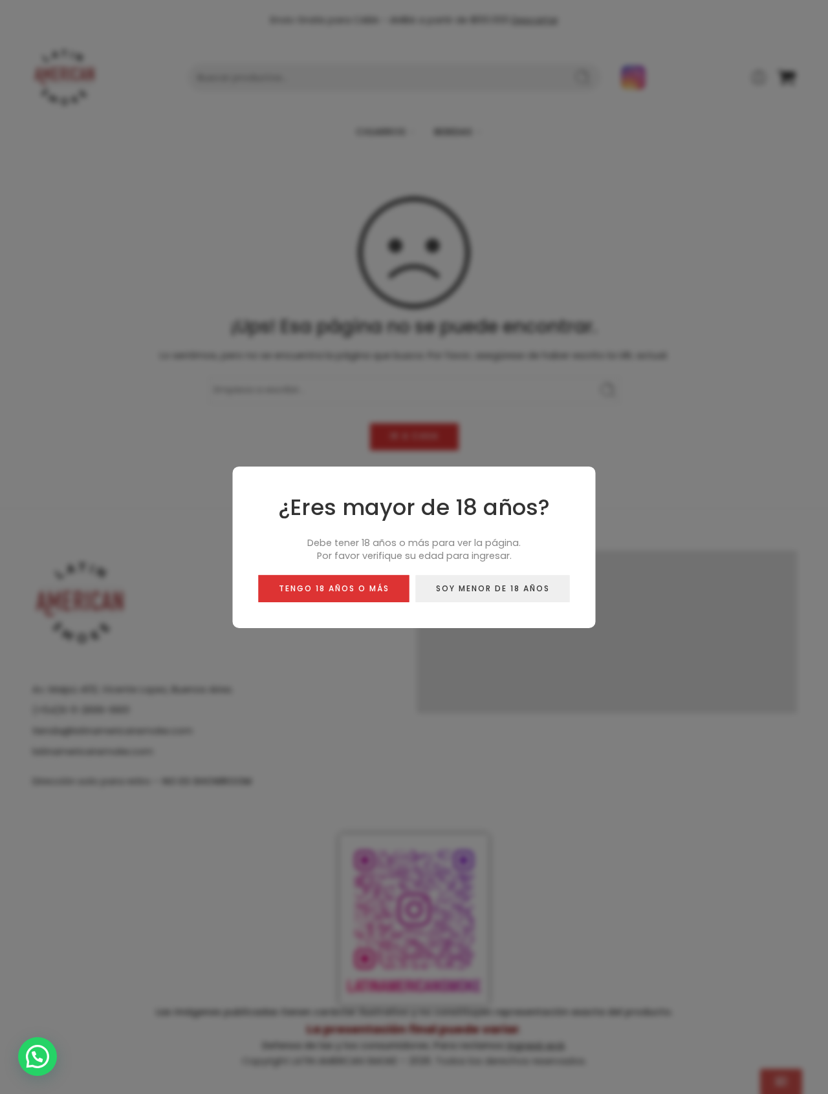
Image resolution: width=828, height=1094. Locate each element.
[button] (37, 1056)
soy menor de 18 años (493, 587)
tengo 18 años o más (334, 587)
